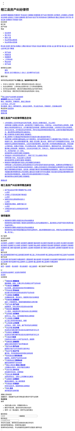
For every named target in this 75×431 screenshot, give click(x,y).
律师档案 (4, 111)
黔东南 (3, 46)
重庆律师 (37, 243)
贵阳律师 (37, 248)
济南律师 (70, 245)
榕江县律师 (21, 262)
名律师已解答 (15, 134)
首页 (2, 266)
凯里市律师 (5, 259)
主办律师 (30, 72)
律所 (6, 70)
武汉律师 (57, 243)
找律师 (8, 266)
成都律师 (30, 243)
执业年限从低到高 (11, 42)
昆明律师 (57, 245)
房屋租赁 (8, 57)
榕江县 (64, 46)
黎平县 (59, 46)
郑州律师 (70, 243)
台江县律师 (5, 262)
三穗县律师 (29, 259)
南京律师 (4, 245)
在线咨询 (10, 108)
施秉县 (18, 46)
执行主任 (36, 72)
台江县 (54, 46)
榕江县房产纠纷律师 (67, 255)
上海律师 (10, 243)
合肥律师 (44, 245)
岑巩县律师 (46, 259)
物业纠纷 (8, 62)
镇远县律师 (37, 259)
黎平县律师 (13, 262)
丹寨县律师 (54, 262)
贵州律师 (15, 266)
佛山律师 (37, 245)
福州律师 (17, 248)
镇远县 (28, 46)
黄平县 (13, 46)
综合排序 (8, 33)
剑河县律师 (70, 259)
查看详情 (4, 113)
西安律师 (50, 243)
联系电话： (5, 418)
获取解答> (28, 134)
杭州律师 (44, 243)
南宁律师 (44, 248)
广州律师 (17, 243)
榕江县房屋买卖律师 (22, 255)
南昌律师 (65, 248)
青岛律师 (50, 245)
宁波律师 (30, 245)
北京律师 (4, 243)
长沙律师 (17, 245)
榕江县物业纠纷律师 (53, 255)
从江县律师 (29, 262)
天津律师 (10, 245)
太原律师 (58, 248)
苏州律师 (64, 243)
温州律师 (24, 248)
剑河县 (48, 46)
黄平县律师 (13, 259)
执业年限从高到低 (11, 40)
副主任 (7, 72)
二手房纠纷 (8, 59)
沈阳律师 (64, 245)
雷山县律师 (37, 262)
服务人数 (8, 37)
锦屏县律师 (62, 259)
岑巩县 (33, 46)
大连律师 (30, 248)
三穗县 (23, 46)
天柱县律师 (54, 259)
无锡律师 (4, 248)
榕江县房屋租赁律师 (8, 255)
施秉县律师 (21, 259)
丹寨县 (11, 48)
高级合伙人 (17, 72)
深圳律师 (24, 243)
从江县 (69, 46)
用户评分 (8, 35)
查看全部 (4, 180)
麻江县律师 (46, 262)
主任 (11, 72)
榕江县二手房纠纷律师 (37, 255)
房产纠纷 (8, 52)
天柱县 (38, 46)
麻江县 (6, 48)
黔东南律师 (24, 266)
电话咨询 (4, 108)
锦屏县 (43, 46)
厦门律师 (10, 248)
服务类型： (5, 414)
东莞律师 (24, 245)
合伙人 (23, 72)
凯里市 (8, 46)
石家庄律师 (51, 248)
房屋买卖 (8, 55)
